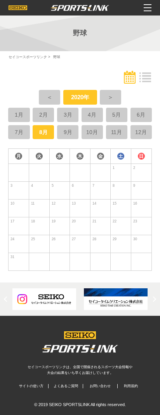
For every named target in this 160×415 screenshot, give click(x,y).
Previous (6, 299)
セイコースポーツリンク (28, 57)
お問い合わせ (100, 386)
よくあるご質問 (66, 386)
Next (153, 299)
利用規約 (131, 386)
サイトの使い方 (31, 386)
